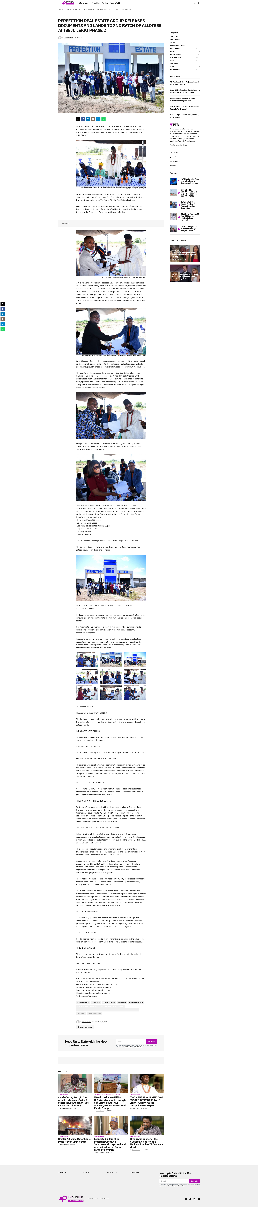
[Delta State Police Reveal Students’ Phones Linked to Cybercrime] (173, 204)
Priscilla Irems (176, 279)
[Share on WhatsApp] (103, 119)
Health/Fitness (175, 49)
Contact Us (174, 152)
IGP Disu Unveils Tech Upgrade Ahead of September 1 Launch (190, 181)
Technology (81, 17)
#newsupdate (122, 1002)
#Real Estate (81, 1013)
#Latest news (96, 1002)
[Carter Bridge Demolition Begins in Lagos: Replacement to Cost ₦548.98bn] (173, 192)
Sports (172, 60)
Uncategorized (175, 70)
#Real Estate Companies (94, 1013)
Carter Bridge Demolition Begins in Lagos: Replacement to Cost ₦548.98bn (190, 193)
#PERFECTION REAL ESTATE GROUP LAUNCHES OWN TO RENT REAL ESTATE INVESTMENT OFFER (100, 1006)
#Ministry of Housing (109, 1002)
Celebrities (98, 1094)
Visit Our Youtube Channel (179, 145)
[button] (59, 3)
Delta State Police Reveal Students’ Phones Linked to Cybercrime (188, 205)
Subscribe (151, 1041)
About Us (173, 157)
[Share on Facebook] (83, 119)
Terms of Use (138, 1046)
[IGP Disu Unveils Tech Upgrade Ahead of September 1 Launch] (173, 181)
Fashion (172, 43)
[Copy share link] (93, 119)
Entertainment (63, 17)
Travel (172, 66)
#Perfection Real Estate (136, 1002)
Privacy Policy (128, 1046)
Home (59, 9)
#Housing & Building (83, 1002)
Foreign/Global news (177, 45)
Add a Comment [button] (86, 1027)
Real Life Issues (175, 58)
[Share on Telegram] (98, 119)
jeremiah (174, 259)
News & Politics (72, 17)
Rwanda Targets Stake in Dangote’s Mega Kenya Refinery (190, 229)
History (172, 51)
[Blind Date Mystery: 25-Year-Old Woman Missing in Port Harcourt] (173, 216)
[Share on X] (78, 119)
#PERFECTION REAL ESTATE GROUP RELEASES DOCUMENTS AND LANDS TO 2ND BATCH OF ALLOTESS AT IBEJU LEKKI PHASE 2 (107, 1010)
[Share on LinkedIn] (88, 119)
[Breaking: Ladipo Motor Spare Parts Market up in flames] (75, 1125)
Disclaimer (173, 166)
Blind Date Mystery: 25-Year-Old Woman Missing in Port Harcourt (190, 217)
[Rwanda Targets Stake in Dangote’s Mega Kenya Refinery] (173, 228)
